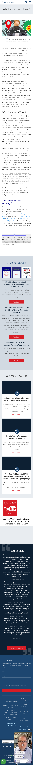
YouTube (27, 242)
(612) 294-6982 (11, 218)
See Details (10, 723)
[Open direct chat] (29, 730)
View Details (16, 302)
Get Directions (10, 725)
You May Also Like (16, 375)
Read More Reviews (16, 648)
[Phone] (26, 2)
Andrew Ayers (6, 235)
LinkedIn (19, 242)
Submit (17, 691)
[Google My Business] (7, 746)
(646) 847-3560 (11, 221)
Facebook (7, 242)
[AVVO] (3, 746)
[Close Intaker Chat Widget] (31, 730)
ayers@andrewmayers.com (18, 235)
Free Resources (16, 262)
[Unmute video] (23, 745)
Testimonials (16, 550)
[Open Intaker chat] (16, 764)
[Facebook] (10, 746)
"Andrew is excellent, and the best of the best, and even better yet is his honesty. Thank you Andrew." (16, 621)
